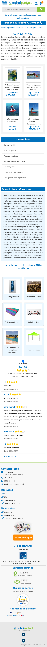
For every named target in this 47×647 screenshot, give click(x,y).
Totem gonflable (12, 296)
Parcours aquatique (11, 156)
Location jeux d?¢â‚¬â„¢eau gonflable (12, 350)
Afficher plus (9, 456)
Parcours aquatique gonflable (14, 161)
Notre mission (9, 494)
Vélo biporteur (34, 322)
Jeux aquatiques (31, 27)
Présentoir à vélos (34, 296)
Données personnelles (12, 503)
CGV (5, 497)
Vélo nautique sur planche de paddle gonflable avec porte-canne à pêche (12, 89)
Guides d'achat (9, 515)
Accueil (3, 27)
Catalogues (8, 512)
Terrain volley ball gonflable (13, 172)
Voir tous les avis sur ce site (23, 376)
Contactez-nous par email (14, 484)
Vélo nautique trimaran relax (12, 120)
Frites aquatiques (12, 322)
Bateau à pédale (10, 145)
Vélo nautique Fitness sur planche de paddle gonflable (33, 122)
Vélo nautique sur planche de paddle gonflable (33, 87)
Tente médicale (34, 349)
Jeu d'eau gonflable (10, 150)
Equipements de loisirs (15, 27)
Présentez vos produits (13, 518)
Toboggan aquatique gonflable (15, 177)
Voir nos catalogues (23, 537)
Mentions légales (10, 500)
